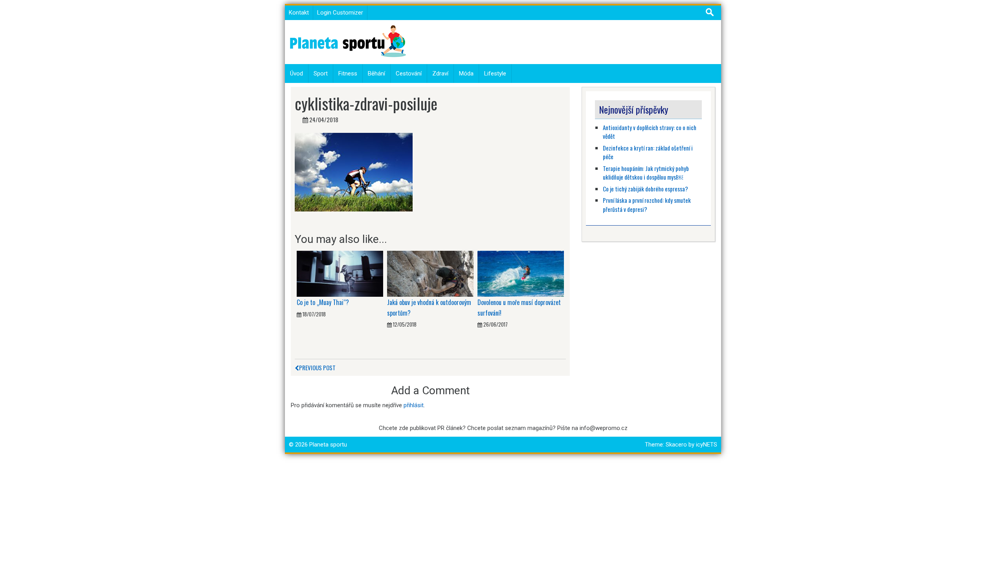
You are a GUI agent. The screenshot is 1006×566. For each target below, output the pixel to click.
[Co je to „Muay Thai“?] (340, 273)
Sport (321, 73)
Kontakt (299, 12)
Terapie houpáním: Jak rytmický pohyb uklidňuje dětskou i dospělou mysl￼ (646, 173)
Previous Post (317, 367)
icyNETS (706, 444)
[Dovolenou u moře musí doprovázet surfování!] (520, 273)
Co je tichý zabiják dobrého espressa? (645, 188)
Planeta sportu (328, 444)
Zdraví (440, 73)
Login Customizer (340, 12)
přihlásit (414, 405)
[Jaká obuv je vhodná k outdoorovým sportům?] (430, 273)
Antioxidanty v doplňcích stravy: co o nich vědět (649, 132)
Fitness (347, 73)
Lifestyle (495, 73)
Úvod (296, 73)
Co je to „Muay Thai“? (323, 302)
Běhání (376, 73)
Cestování (409, 73)
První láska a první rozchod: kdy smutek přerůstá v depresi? (647, 204)
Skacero (676, 444)
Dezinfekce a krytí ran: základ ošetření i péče (648, 152)
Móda (466, 73)
